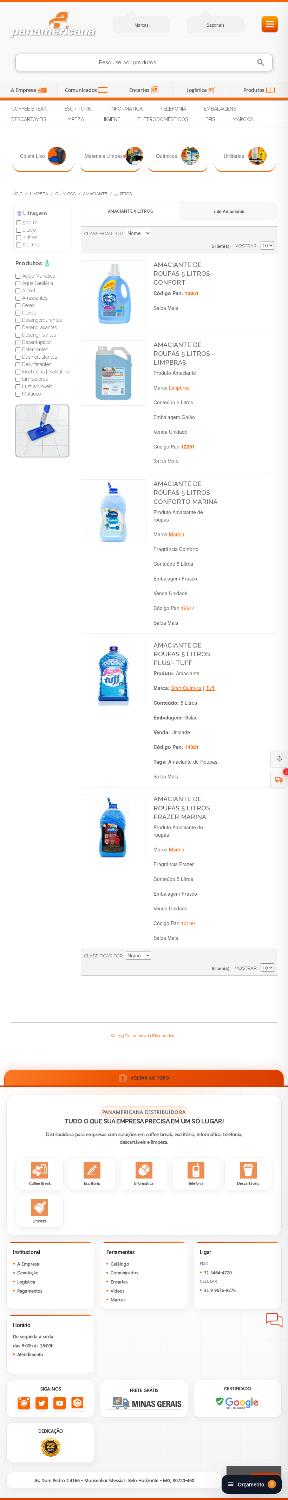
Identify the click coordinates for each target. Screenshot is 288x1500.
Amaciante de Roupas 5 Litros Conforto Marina (185, 492)
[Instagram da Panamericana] (23, 1403)
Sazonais (215, 25)
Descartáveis (28, 119)
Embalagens (220, 109)
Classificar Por (103, 233)
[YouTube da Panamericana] (59, 1403)
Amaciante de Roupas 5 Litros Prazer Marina (181, 807)
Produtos (254, 90)
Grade (256, 233)
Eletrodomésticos (163, 119)
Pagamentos (29, 1291)
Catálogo (120, 1264)
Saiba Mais (165, 307)
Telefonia (173, 109)
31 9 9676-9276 (220, 1290)
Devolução (28, 1272)
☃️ (279, 758)
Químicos (166, 155)
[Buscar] (262, 63)
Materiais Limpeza (105, 155)
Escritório (78, 109)
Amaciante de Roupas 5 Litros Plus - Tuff (181, 654)
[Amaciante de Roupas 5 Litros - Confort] (113, 293)
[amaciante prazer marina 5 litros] (113, 827)
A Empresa (24, 90)
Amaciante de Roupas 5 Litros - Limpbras (183, 353)
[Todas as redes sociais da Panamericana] (77, 1403)
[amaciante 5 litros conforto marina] (113, 512)
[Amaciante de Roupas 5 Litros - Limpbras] (113, 373)
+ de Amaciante (228, 211)
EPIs (210, 119)
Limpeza (74, 119)
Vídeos (118, 1291)
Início (16, 193)
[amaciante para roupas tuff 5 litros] (113, 673)
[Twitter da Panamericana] (41, 1403)
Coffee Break (29, 109)
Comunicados (81, 90)
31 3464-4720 (218, 1272)
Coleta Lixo (32, 155)
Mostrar (246, 245)
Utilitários (234, 155)
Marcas (142, 25)
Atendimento (30, 1354)
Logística (197, 90)
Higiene (111, 119)
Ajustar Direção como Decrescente (157, 233)
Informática (126, 109)
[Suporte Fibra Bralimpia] (42, 431)
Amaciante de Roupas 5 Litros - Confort (183, 273)
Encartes (140, 90)
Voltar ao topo (145, 1078)
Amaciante (95, 193)
